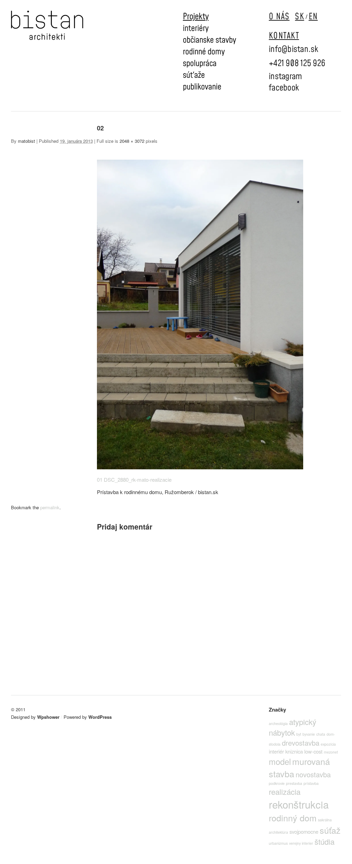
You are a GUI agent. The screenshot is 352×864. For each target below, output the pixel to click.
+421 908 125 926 (297, 63)
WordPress (100, 717)
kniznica (294, 751)
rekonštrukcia (299, 804)
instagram (285, 77)
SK (299, 17)
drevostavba (300, 743)
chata (320, 734)
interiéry (196, 28)
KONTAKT (284, 36)
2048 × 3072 (132, 141)
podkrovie (277, 783)
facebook (284, 88)
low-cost (313, 751)
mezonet (331, 752)
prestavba (294, 783)
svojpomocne (303, 831)
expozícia (328, 744)
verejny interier (301, 843)
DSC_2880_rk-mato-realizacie (138, 479)
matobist (26, 141)
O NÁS (279, 17)
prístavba (311, 783)
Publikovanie (202, 87)
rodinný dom (293, 817)
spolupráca (200, 64)
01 (99, 479)
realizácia (284, 791)
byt (298, 734)
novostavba (313, 774)
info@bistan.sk (294, 49)
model (280, 761)
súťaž (330, 830)
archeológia (278, 723)
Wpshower (48, 717)
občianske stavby (209, 40)
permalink (49, 507)
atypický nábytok (292, 727)
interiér (276, 751)
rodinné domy (204, 52)
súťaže (194, 75)
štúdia (324, 841)
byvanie (308, 734)
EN (313, 17)
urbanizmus (278, 843)
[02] (200, 467)
